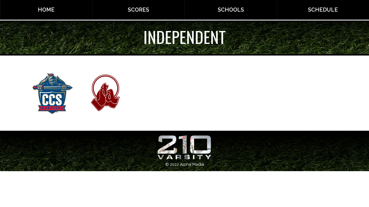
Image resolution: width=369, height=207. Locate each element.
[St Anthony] (105, 93)
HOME (46, 9)
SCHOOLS (231, 9)
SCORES (138, 9)
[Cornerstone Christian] (53, 93)
